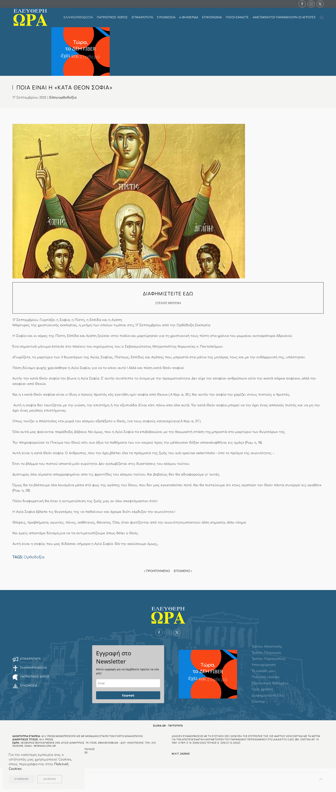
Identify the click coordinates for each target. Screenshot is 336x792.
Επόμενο (182, 571)
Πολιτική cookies (265, 677)
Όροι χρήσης (262, 689)
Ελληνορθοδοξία (63, 97)
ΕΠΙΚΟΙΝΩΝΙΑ (212, 17)
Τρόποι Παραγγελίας (269, 659)
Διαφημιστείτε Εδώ (268, 695)
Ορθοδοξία (34, 557)
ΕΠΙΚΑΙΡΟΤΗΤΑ (142, 17)
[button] (322, 17)
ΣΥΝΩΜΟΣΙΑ (166, 17)
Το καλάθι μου (263, 671)
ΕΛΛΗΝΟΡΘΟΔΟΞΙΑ (78, 17)
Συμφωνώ (22, 779)
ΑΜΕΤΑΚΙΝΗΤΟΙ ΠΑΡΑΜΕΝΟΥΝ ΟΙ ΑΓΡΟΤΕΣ (284, 17)
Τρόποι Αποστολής (267, 646)
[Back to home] (30, 17)
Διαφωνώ (49, 779)
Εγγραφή (128, 695)
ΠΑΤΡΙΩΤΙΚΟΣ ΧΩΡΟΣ (112, 17)
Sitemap (258, 701)
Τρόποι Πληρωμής (266, 653)
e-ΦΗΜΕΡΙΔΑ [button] (188, 17)
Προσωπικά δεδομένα (270, 683)
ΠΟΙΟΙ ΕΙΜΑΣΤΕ (237, 17)
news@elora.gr (45, 745)
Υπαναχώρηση (264, 665)
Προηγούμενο (158, 571)
